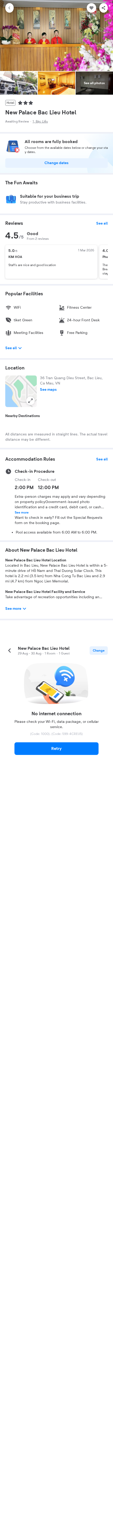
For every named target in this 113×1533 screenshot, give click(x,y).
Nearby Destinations (22, 416)
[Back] (9, 8)
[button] (21, 391)
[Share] (103, 8)
